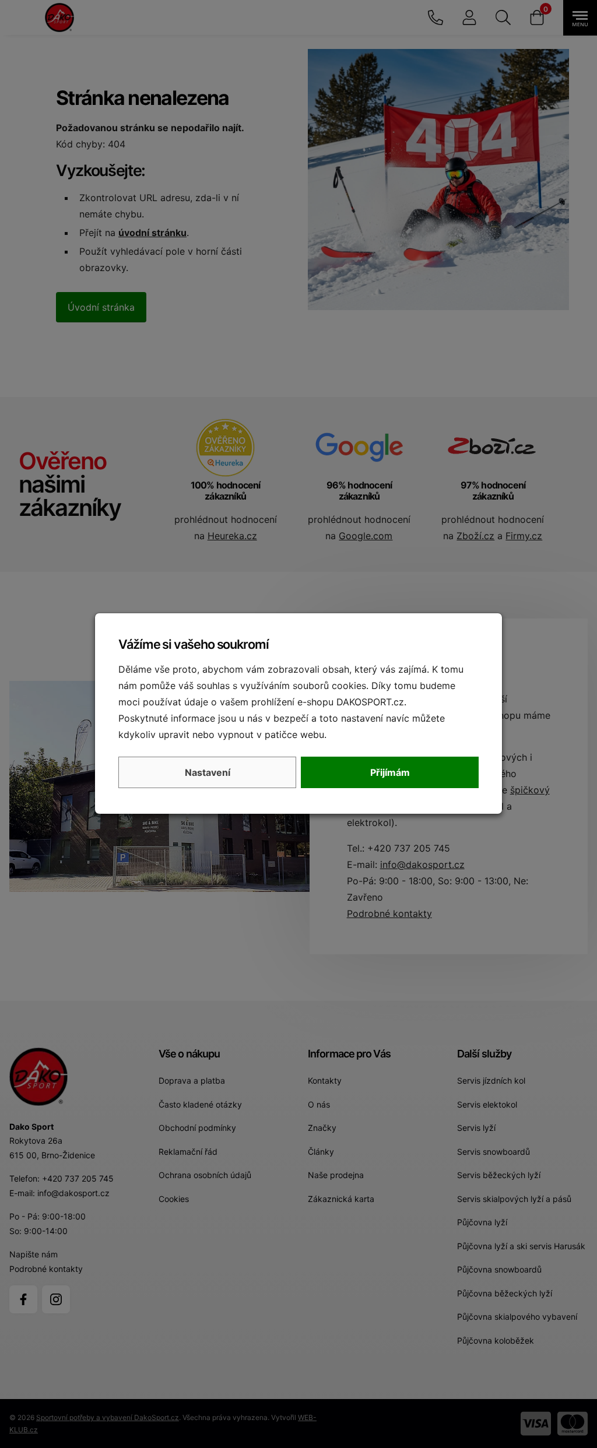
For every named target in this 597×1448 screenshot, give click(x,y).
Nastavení (207, 772)
